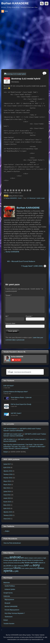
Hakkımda (6, 596)
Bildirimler (6, 582)
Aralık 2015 (7, 498)
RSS (6, 11)
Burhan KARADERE (11, 198)
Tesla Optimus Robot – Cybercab (21, 397)
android (15, 557)
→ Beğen (6, 531)
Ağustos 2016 (7, 471)
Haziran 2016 (7, 477)
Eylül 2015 (6, 508)
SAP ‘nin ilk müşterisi (10, 428)
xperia (7, 570)
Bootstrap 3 (33, 198)
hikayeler (24, 560)
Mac (23, 563)
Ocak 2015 (6, 518)
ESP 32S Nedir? (8, 385)
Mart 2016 (6, 488)
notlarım (40, 563)
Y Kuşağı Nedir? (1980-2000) (32, 266)
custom (39, 558)
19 (4, 558)
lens (19, 562)
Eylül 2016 (6, 467)
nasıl (32, 563)
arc (22, 557)
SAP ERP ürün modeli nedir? (12, 434)
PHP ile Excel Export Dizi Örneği (21, 404)
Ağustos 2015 (7, 512)
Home (29, 560)
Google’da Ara (8, 593)
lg (20, 562)
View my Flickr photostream (12, 543)
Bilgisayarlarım (9, 599)
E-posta (29, 316)
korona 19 (6, 562)
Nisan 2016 (7, 484)
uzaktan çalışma (29, 568)
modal (42, 198)
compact (30, 558)
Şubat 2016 (7, 491)
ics (32, 560)
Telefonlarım (8, 616)
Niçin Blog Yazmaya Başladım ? (15, 613)
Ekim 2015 (6, 505)
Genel (19, 198)
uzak (22, 568)
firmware (5, 560)
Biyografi (7, 603)
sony (36, 565)
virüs (35, 568)
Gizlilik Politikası (10, 586)
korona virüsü (13, 562)
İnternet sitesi (10, 323)
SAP (26, 565)
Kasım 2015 (7, 501)
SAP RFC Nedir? (16, 413)
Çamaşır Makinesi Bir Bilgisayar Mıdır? (15, 391)
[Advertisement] (25, 42)
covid (35, 558)
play (4, 565)
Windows (40, 568)
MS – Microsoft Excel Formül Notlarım (21, 261)
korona (41, 560)
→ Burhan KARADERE (11, 252)
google (15, 560)
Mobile (27, 563)
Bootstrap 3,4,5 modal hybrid (25, 78)
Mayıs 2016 (7, 481)
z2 (13, 571)
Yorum (8, 295)
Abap (7, 558)
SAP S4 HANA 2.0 (9, 439)
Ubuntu (17, 568)
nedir (36, 563)
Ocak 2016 (6, 495)
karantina (36, 560)
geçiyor (11, 560)
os (44, 563)
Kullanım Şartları (10, 589)
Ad (6, 316)
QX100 (8, 566)
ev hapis (43, 558)
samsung (21, 566)
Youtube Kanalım (8, 623)
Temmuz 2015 (7, 515)
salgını (15, 565)
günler (20, 560)
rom (12, 565)
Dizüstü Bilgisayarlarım (12, 610)
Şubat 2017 (7, 464)
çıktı (16, 571)
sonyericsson (8, 568)
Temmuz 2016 (7, 474)
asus (26, 558)
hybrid (38, 198)
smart (30, 565)
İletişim (5, 452)
